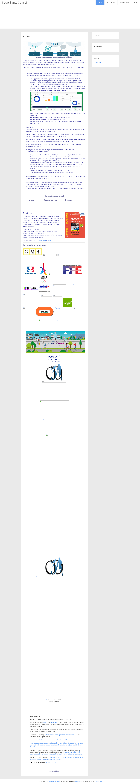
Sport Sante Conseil (14, 2)
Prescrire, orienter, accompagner (58, 139)
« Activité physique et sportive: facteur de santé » (60, 735)
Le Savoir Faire (124, 2)
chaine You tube (51, 762)
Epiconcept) (51, 186)
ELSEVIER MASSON (40, 240)
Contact (135, 2)
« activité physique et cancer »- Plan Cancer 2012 (52, 740)
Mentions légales (54, 771)
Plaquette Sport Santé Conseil (54, 196)
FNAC (49, 240)
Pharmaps (46, 184)
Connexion (97, 62)
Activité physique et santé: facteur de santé (56, 144)
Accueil (100, 2)
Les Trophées (111, 2)
